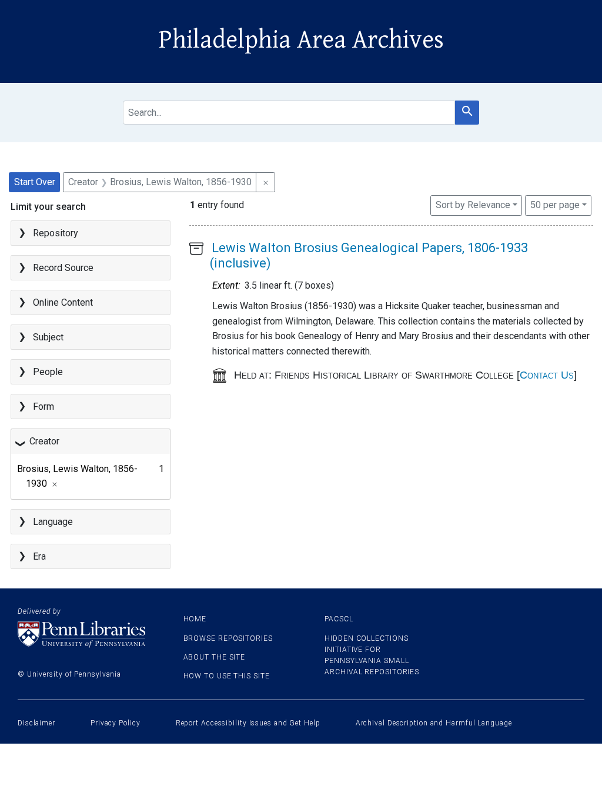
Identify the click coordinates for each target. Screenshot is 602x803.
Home (195, 619)
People (48, 371)
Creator (44, 441)
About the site (214, 657)
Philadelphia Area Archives (301, 40)
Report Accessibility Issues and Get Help (248, 723)
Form (43, 406)
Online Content (63, 302)
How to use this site (226, 676)
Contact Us (547, 375)
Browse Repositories (228, 638)
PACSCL (339, 619)
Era (39, 556)
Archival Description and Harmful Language (434, 723)
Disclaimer (36, 723)
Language (53, 521)
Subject (48, 337)
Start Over (34, 182)
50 (555, 204)
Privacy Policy (116, 723)
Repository (55, 233)
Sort (473, 204)
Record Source (63, 267)
